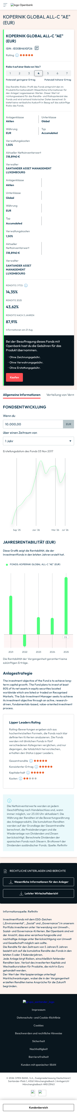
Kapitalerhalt (17, 772)
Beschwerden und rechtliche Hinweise (38, 1033)
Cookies (38, 1025)
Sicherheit (38, 1041)
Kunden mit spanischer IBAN (38, 1064)
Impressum (38, 1009)
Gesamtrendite (18, 761)
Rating (10, 55)
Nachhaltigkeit (39, 1049)
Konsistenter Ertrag (21, 766)
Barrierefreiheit (39, 1057)
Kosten (13, 778)
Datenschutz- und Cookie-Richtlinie (38, 1017)
